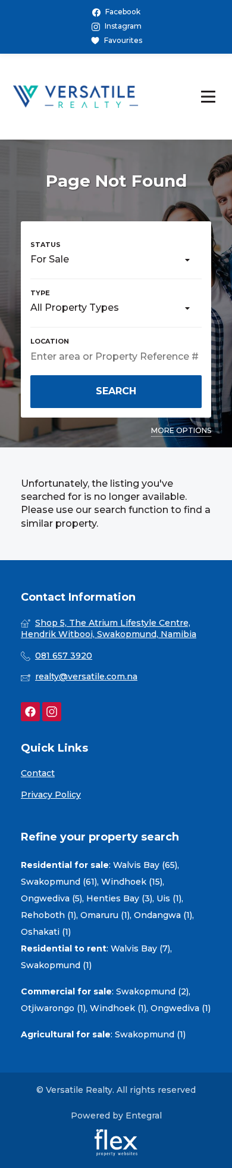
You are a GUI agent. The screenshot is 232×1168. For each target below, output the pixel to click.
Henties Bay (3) (119, 898)
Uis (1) (168, 898)
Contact (38, 773)
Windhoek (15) (131, 881)
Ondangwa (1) (163, 915)
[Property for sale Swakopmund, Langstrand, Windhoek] (75, 96)
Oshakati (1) (46, 931)
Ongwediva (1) (181, 1008)
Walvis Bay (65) (145, 865)
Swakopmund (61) (59, 881)
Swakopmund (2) (152, 991)
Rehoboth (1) (48, 915)
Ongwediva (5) (51, 898)
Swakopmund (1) (56, 965)
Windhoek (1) (118, 1008)
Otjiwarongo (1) (53, 1008)
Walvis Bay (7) (140, 948)
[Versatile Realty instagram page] (51, 712)
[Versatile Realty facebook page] (30, 712)
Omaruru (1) (105, 915)
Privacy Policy (51, 794)
